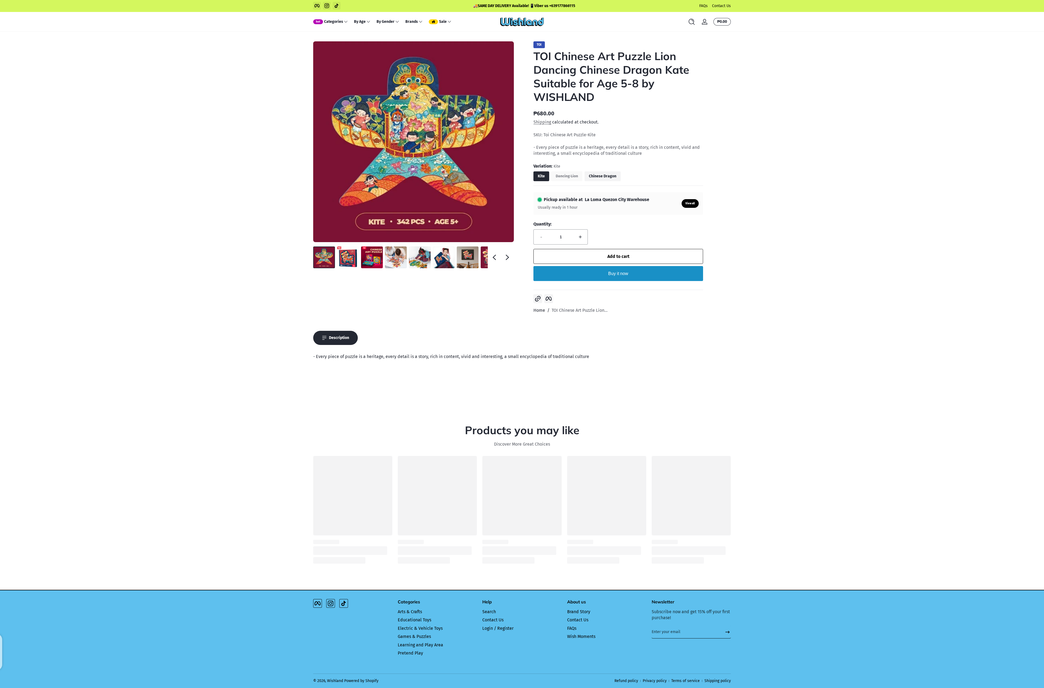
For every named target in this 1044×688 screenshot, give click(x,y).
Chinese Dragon (602, 176)
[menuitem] (437, 612)
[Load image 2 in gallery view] (348, 257)
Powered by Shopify (361, 680)
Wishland (335, 680)
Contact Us (721, 6)
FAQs (703, 6)
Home (539, 310)
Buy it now (618, 273)
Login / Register (498, 628)
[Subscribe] (725, 631)
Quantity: (542, 224)
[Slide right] (507, 257)
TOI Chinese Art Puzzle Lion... (580, 310)
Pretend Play (410, 653)
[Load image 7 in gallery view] (467, 257)
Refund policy (626, 680)
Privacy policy (655, 680)
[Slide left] (494, 257)
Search (489, 611)
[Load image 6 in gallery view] (444, 257)
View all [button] (690, 203)
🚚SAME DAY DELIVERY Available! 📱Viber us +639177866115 (522, 6)
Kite (541, 176)
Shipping (542, 122)
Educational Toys (414, 619)
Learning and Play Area (420, 644)
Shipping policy (717, 680)
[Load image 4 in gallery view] (396, 257)
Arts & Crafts (410, 611)
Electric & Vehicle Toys (420, 628)
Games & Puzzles (414, 636)
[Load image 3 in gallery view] (372, 257)
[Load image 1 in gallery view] (324, 257)
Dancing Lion (567, 176)
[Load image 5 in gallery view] (420, 257)
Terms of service (685, 680)
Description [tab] (339, 337)
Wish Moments (581, 636)
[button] (691, 21)
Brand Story (578, 611)
